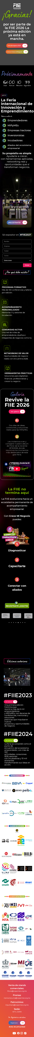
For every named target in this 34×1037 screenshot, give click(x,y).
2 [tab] (11, 622)
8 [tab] (25, 622)
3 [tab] (14, 622)
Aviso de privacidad (17, 1027)
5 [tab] (18, 622)
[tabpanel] (17, 615)
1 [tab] (9, 622)
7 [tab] (23, 622)
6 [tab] (20, 622)
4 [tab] (16, 622)
